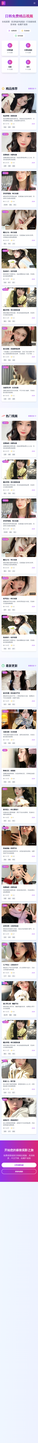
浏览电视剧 (19, 1171)
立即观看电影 (19, 1165)
